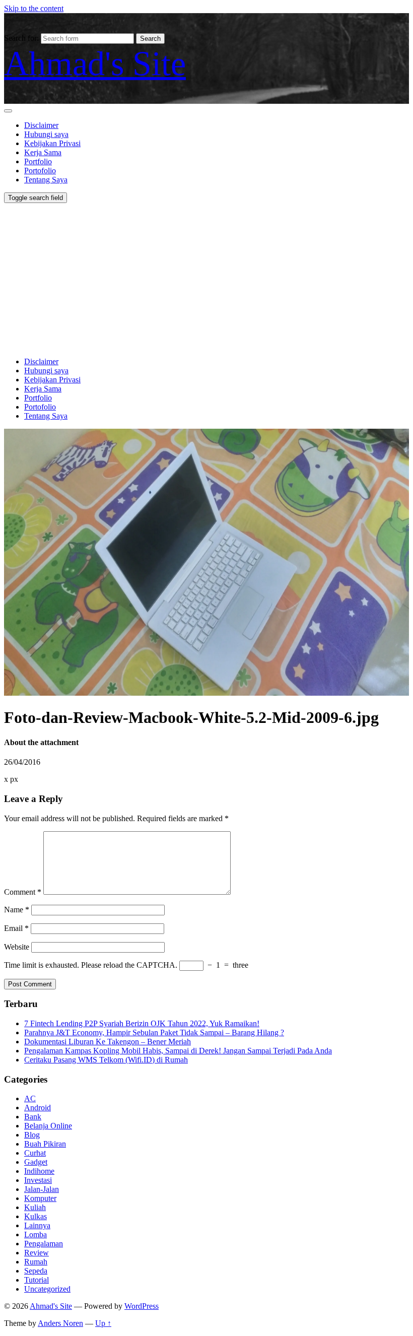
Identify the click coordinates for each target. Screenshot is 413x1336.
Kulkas (35, 1216)
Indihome (39, 1171)
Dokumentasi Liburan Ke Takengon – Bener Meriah (107, 1041)
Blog (32, 1134)
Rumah (35, 1261)
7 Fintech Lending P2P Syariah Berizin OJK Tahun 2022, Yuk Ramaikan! (141, 1023)
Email (16, 928)
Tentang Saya (45, 179)
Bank (32, 1116)
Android (37, 1107)
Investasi (38, 1180)
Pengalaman (43, 1243)
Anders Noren (60, 1323)
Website (16, 947)
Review (36, 1252)
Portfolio (38, 161)
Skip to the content (33, 8)
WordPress (141, 1306)
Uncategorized (47, 1289)
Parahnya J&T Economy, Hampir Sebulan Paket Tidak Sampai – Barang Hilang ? (154, 1032)
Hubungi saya (46, 134)
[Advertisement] (206, 278)
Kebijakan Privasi (52, 143)
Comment (22, 892)
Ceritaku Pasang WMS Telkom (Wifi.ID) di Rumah (106, 1059)
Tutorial (36, 1280)
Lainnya (37, 1225)
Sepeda (35, 1270)
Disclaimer (41, 125)
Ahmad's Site (95, 63)
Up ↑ (103, 1323)
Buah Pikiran (45, 1144)
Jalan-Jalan (41, 1189)
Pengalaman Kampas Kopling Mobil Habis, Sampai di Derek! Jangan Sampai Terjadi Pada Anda (178, 1050)
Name (16, 909)
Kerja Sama (42, 152)
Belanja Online (48, 1125)
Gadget (35, 1162)
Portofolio (40, 170)
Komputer (40, 1198)
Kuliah (35, 1207)
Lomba (35, 1234)
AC (30, 1098)
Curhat (35, 1153)
